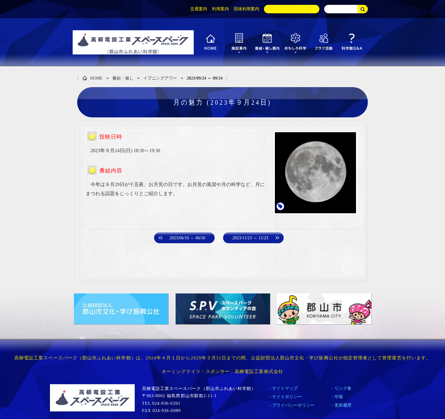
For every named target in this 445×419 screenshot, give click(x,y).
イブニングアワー (160, 78)
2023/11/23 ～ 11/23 (250, 238)
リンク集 (343, 388)
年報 (339, 396)
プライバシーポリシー (293, 405)
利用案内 (220, 9)
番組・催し (123, 78)
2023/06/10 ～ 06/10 (187, 238)
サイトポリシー (287, 396)
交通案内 (198, 9)
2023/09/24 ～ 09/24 (204, 78)
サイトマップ (285, 388)
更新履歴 (343, 405)
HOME (96, 78)
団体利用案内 (246, 9)
